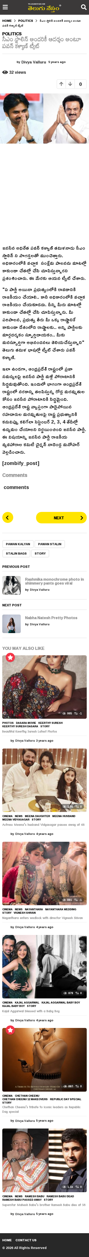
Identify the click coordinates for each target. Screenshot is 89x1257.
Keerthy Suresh (50, 722)
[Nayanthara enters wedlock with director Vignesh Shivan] (44, 873)
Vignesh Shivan (25, 912)
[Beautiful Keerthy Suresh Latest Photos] (44, 687)
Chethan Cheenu (27, 1095)
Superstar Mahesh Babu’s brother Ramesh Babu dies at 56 (44, 1205)
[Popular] (10, 657)
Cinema (7, 816)
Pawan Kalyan (18, 544)
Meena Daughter (37, 816)
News (19, 816)
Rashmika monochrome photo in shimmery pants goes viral (54, 581)
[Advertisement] (44, 194)
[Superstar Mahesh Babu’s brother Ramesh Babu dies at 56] (44, 1160)
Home (7, 1240)
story (40, 553)
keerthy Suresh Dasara (20, 726)
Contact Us (26, 1240)
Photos (8, 722)
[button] (5, 7)
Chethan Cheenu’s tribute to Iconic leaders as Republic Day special (41, 1109)
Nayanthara (34, 909)
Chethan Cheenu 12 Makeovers (25, 1099)
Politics (12, 33)
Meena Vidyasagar (15, 819)
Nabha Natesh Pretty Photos (51, 617)
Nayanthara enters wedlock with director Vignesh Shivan (42, 918)
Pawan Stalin (49, 544)
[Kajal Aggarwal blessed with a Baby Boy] (44, 967)
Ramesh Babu (34, 1196)
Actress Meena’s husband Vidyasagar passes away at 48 (43, 825)
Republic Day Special (65, 1099)
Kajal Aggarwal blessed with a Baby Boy (31, 1011)
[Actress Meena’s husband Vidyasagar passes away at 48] (44, 780)
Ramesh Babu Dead (60, 1196)
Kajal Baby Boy (13, 1006)
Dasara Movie (26, 722)
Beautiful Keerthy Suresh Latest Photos (29, 732)
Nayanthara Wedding (60, 909)
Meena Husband (63, 816)
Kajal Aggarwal (27, 1002)
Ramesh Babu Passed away (22, 1199)
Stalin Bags (16, 553)
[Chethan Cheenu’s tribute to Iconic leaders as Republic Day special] (44, 1060)
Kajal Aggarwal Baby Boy (61, 1002)
